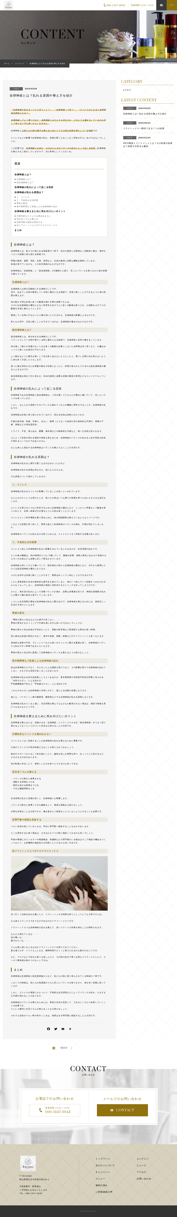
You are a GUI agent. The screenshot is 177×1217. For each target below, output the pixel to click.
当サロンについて (105, 1165)
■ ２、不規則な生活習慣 (26, 200)
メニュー (100, 1179)
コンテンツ (143, 1159)
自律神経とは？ (23, 174)
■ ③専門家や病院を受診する (28, 222)
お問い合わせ (144, 1179)
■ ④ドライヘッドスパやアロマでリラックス (36, 225)
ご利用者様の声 (104, 1192)
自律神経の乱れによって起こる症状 (34, 187)
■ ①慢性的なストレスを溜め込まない (33, 216)
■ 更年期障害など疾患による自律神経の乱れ (36, 206)
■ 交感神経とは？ (23, 179)
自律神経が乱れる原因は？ (29, 192)
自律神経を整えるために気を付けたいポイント (40, 211)
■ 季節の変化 (21, 203)
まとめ (18, 230)
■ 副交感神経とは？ (24, 182)
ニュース (141, 1165)
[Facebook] (48, 1029)
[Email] (63, 1029)
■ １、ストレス (22, 197)
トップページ (103, 1159)
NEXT (64, 1048)
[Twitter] (56, 1029)
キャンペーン (103, 1172)
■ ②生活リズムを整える (26, 219)
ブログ (16, 89)
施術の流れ (102, 1185)
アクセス (141, 1172)
